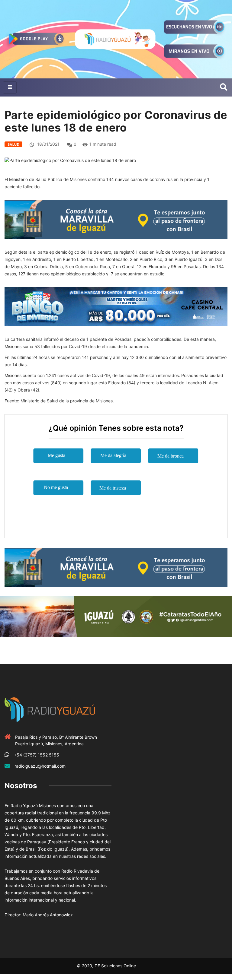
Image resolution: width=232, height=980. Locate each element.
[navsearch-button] (223, 87)
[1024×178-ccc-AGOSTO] (116, 306)
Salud (13, 144)
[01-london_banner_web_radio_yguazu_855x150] (116, 219)
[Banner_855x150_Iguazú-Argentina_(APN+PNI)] (116, 616)
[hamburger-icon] (10, 87)
